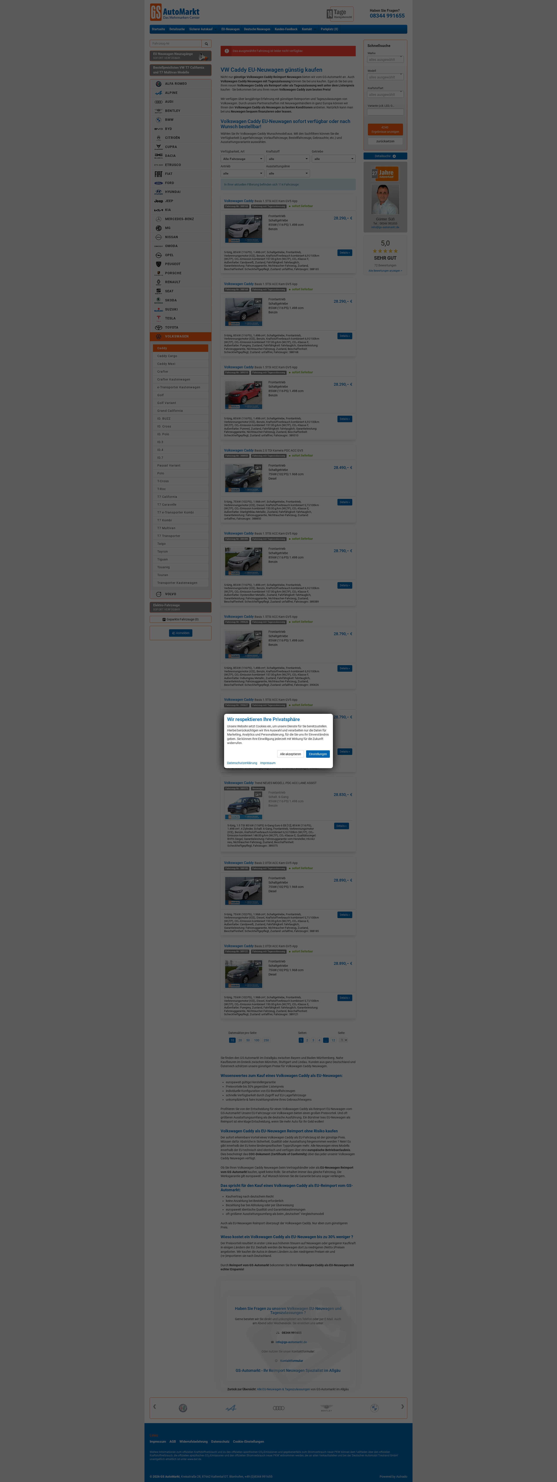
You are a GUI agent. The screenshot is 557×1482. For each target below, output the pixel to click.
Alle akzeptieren (290, 754)
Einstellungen (318, 754)
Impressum (267, 763)
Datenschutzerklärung (242, 763)
